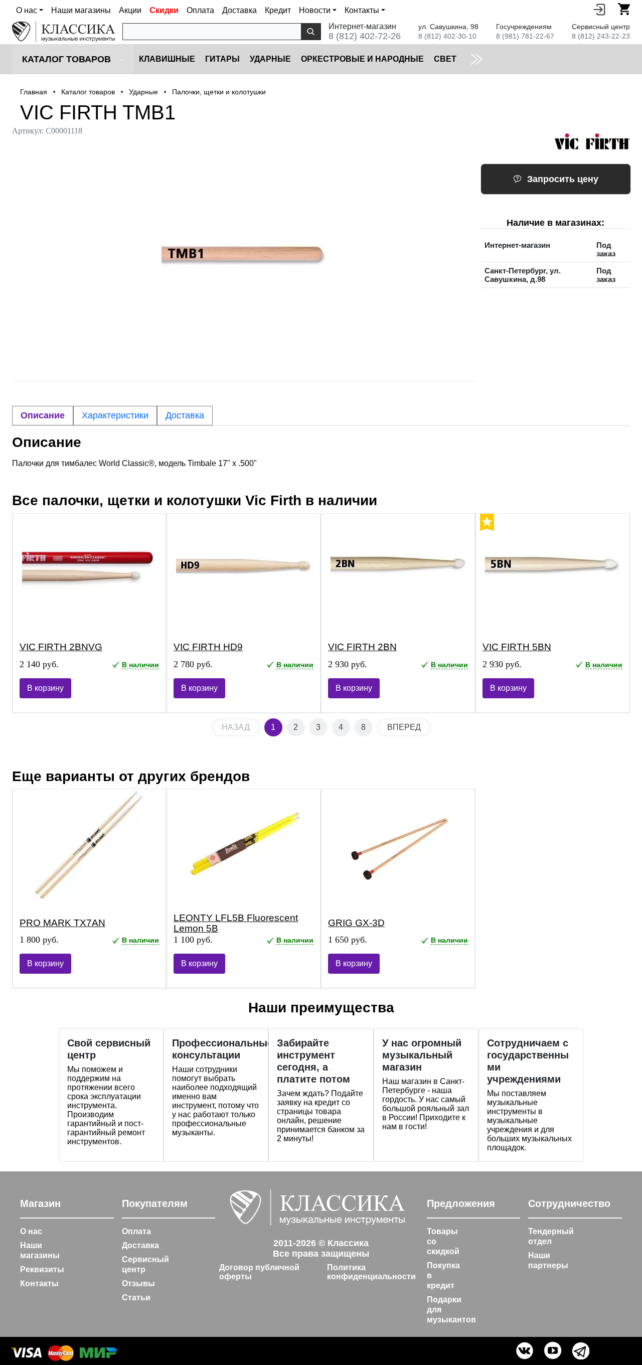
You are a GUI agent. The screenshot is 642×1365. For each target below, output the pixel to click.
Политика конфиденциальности (371, 1272)
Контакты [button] (362, 10)
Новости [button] (315, 10)
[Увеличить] (243, 255)
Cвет (445, 59)
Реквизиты (42, 1269)
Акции (130, 10)
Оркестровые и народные (362, 59)
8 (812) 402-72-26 (365, 36)
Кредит (278, 10)
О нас (31, 1231)
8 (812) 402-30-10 (447, 36)
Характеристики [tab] (115, 415)
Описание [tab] (43, 415)
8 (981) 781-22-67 (525, 36)
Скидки (164, 10)
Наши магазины (81, 10)
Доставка (239, 10)
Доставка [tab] (185, 415)
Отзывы (138, 1283)
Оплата (200, 10)
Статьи (136, 1297)
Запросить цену (562, 179)
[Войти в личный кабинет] (599, 9)
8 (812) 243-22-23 (601, 36)
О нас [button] (26, 10)
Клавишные (167, 59)
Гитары (222, 59)
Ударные (270, 59)
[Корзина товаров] (624, 9)
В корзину (45, 688)
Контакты (39, 1283)
